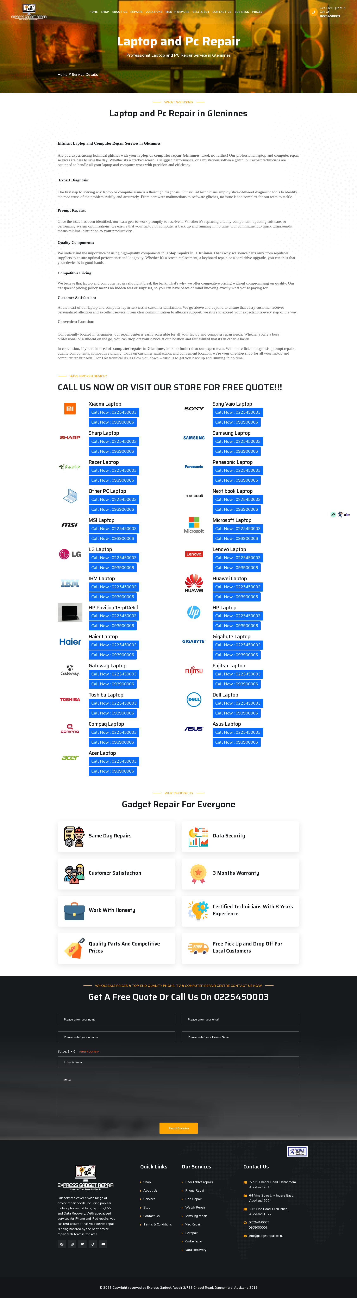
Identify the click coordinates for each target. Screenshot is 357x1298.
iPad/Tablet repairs (199, 1182)
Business (241, 12)
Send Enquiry (178, 1128)
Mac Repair (193, 1224)
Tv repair (191, 1233)
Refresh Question (89, 1051)
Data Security (229, 836)
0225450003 (330, 16)
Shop (105, 12)
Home (93, 12)
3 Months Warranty (236, 873)
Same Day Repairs (110, 836)
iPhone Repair (195, 1190)
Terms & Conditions (157, 1224)
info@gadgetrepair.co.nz (266, 1236)
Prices (257, 12)
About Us (119, 12)
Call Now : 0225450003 (114, 412)
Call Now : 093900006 (112, 422)
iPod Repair (193, 1199)
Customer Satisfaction (115, 873)
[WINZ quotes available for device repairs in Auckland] (340, 514)
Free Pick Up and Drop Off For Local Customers (247, 947)
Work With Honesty (112, 910)
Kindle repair (194, 1241)
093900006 (258, 1227)
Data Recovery (195, 1250)
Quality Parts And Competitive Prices (124, 947)
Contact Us (222, 12)
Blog (146, 1207)
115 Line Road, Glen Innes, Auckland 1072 (268, 1211)
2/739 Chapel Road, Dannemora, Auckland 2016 (272, 1185)
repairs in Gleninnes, (139, 348)
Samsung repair (196, 1216)
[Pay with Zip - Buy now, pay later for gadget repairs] (347, 514)
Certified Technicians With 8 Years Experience (253, 910)
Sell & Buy (201, 12)
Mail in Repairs (177, 12)
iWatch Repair (195, 1207)
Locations (154, 12)
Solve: (78, 1051)
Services (149, 1199)
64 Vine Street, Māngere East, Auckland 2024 (271, 1198)
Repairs (136, 12)
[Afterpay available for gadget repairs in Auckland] (333, 514)
